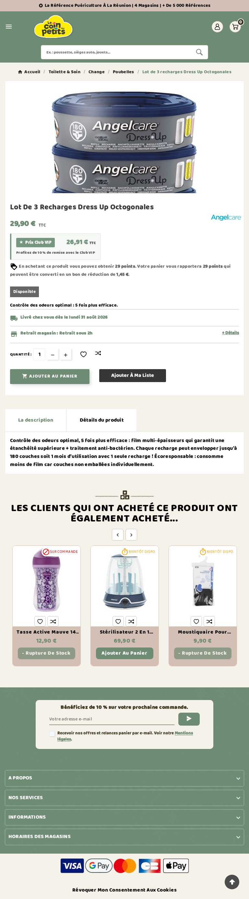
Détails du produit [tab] (102, 420)
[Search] (199, 52)
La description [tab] (35, 420)
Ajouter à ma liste (132, 375)
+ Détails (230, 333)
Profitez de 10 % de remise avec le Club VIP (55, 252)
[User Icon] (217, 26)
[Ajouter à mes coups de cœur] (83, 354)
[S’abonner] (189, 719)
